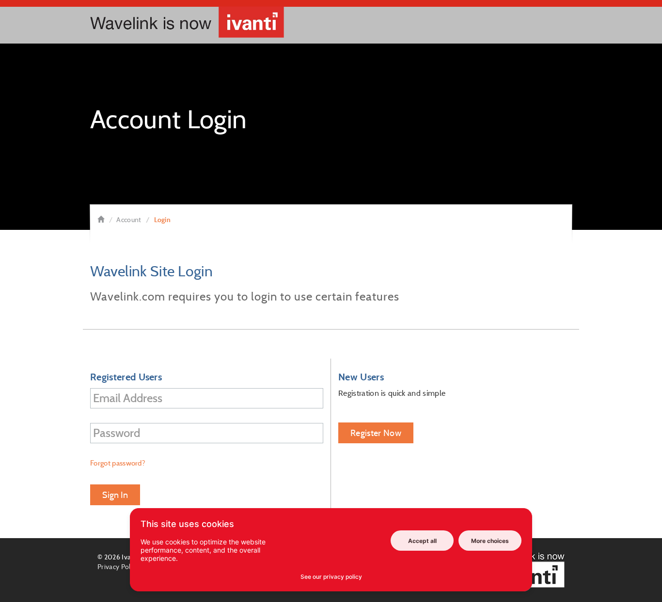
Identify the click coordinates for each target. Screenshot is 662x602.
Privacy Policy (118, 566)
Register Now (375, 432)
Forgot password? (117, 462)
